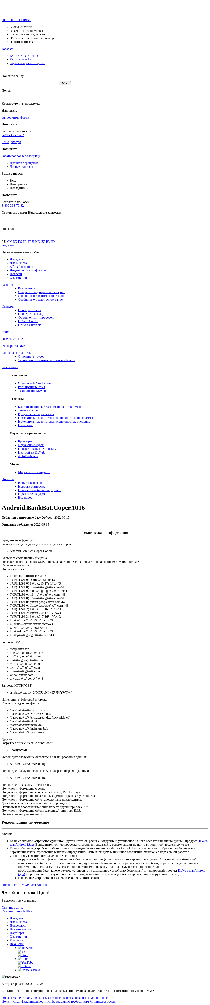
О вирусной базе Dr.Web (35, 383)
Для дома (16, 259)
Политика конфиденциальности (24, 1001)
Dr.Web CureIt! (28, 321)
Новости (16, 274)
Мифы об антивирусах (34, 472)
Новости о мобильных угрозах (39, 490)
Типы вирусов (28, 410)
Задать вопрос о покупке (27, 63)
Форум (16, 142)
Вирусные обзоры (30, 482)
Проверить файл (29, 310)
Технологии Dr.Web (32, 390)
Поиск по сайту (13, 76)
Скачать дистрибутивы (27, 30)
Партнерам (17, 933)
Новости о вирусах (31, 486)
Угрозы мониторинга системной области (46, 360)
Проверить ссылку (31, 314)
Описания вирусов (31, 356)
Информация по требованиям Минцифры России (82, 1001)
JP (33, 241)
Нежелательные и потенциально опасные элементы (54, 421)
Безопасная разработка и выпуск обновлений (81, 997)
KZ (38, 241)
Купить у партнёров (24, 55)
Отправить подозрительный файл (41, 292)
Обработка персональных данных (25, 997)
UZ (43, 241)
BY (48, 241)
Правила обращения (24, 163)
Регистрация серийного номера (33, 38)
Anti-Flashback (28, 456)
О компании (18, 277)
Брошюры (25, 441)
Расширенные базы (31, 387)
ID (53, 241)
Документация (21, 27)
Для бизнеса (18, 263)
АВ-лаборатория (21, 266)
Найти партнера (22, 41)
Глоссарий (25, 425)
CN (10, 241)
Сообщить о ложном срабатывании (42, 295)
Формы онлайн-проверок (36, 317)
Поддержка (18, 925)
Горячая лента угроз (32, 494)
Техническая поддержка (28, 34)
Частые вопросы (21, 166)
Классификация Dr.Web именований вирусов (50, 406)
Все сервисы (27, 288)
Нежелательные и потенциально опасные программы (55, 417)
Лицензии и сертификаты (28, 270)
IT (30, 241)
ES (20, 241)
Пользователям (20, 929)
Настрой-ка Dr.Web (31, 452)
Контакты (17, 940)
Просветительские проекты (37, 448)
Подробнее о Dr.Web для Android (25, 884)
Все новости (26, 497)
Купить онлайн (20, 59)
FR (25, 241)
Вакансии (17, 944)
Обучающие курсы (31, 445)
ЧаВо (5, 142)
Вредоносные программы (36, 414)
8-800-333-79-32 (13, 135)
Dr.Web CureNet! (29, 325)
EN (15, 241)
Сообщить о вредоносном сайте (40, 299)
